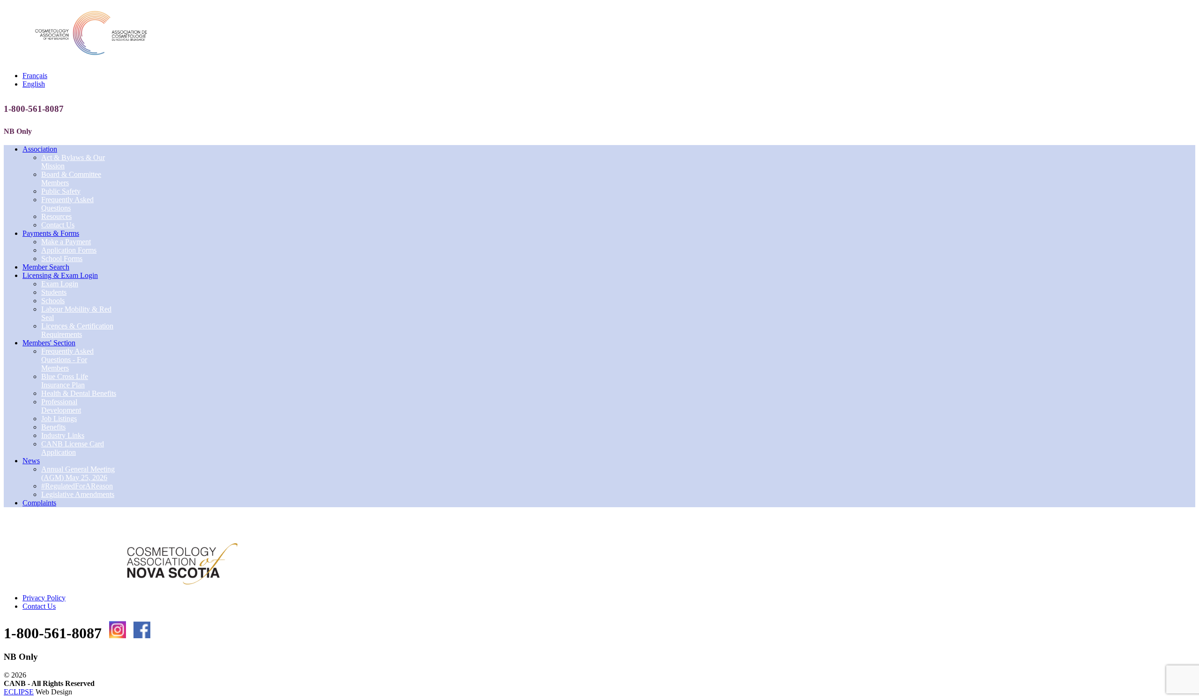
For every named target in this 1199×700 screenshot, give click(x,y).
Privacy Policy (44, 598)
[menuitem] (39, 149)
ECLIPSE (19, 692)
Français (34, 76)
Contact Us (39, 606)
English (33, 84)
